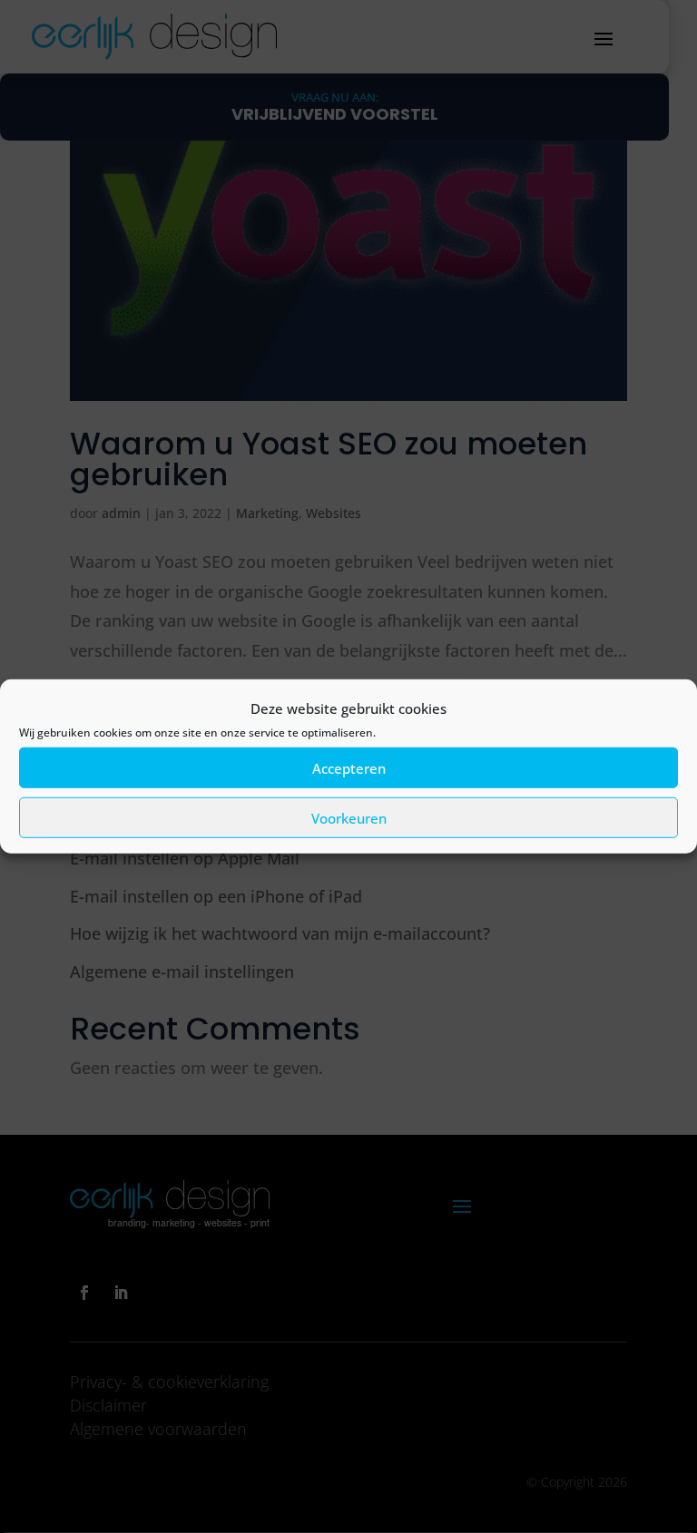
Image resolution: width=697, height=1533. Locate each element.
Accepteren (349, 768)
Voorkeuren (349, 818)
